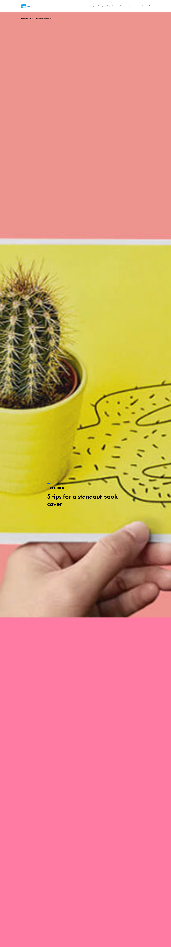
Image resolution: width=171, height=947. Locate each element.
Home (23, 18)
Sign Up (131, 6)
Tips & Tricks (29, 18)
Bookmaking (89, 6)
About (121, 6)
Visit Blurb (142, 6)
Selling (100, 6)
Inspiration (111, 6)
